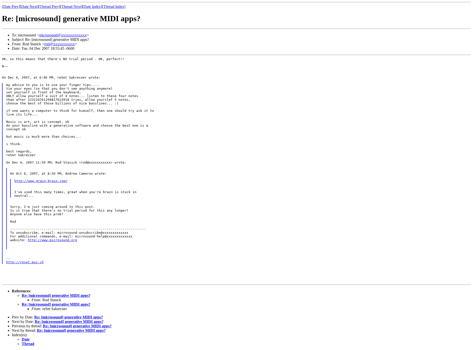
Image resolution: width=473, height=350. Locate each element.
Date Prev (11, 6)
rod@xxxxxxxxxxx (59, 44)
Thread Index (113, 6)
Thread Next (71, 6)
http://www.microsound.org (52, 240)
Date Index (92, 6)
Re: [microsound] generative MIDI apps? (56, 295)
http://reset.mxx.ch (25, 262)
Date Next (29, 6)
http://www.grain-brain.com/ (41, 181)
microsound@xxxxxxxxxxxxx (63, 35)
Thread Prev (49, 6)
